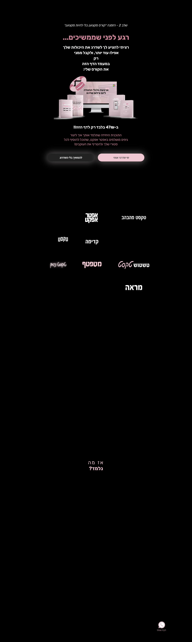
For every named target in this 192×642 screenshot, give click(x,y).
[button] (71, 157)
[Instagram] (24, 4)
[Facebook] (30, 4)
